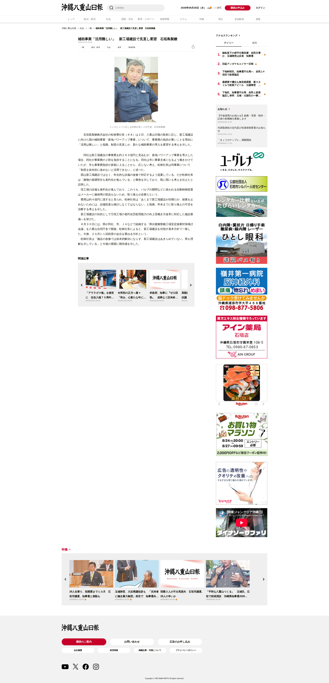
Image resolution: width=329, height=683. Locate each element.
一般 (90, 28)
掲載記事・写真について (150, 650)
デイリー (229, 42)
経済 (119, 47)
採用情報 (114, 650)
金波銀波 (239, 19)
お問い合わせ (132, 641)
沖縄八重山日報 (69, 28)
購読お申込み (238, 8)
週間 (254, 42)
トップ (71, 19)
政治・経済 (90, 19)
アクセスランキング (226, 35)
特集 (201, 19)
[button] (82, 285)
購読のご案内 (84, 641)
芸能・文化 (127, 19)
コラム (183, 19)
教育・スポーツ (146, 19)
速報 (258, 19)
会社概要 (78, 650)
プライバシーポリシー (186, 650)
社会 (108, 19)
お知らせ (222, 109)
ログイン (260, 8)
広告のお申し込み (180, 641)
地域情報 (164, 19)
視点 (220, 19)
